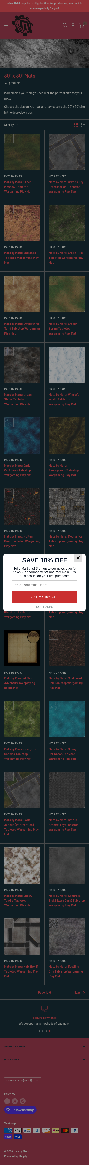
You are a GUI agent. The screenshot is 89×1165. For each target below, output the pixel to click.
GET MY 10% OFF (44, 597)
